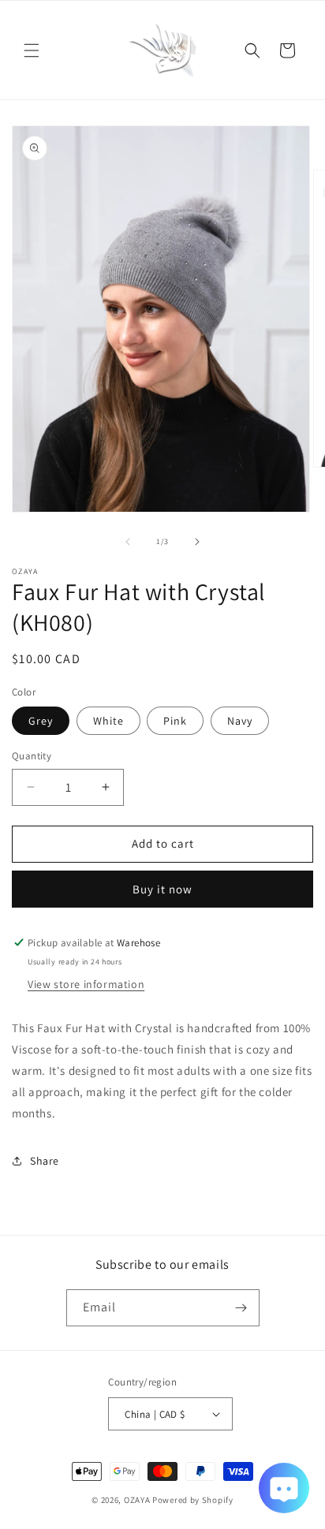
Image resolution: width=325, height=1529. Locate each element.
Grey (40, 721)
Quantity (31, 756)
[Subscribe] (241, 1307)
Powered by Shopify (192, 1499)
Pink (175, 721)
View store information (86, 984)
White (108, 721)
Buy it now (162, 889)
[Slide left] (127, 541)
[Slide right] (197, 541)
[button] (31, 50)
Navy (239, 721)
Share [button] (44, 1161)
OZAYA (137, 1499)
